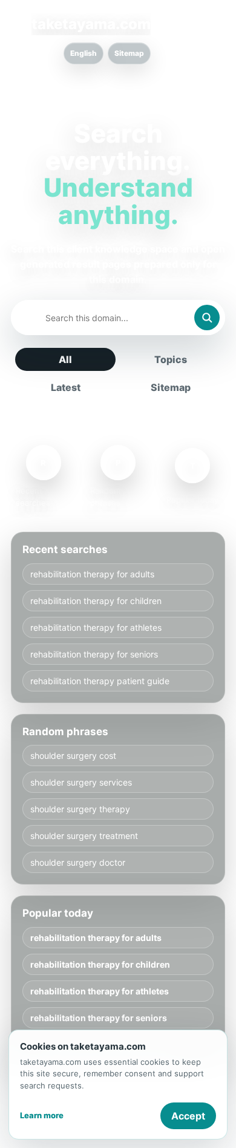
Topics (170, 359)
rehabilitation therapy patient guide (99, 681)
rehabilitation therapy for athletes (96, 627)
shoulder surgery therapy (80, 809)
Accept (188, 1116)
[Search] (207, 317)
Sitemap (129, 53)
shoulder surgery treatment (84, 835)
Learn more (42, 1115)
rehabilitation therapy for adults (92, 574)
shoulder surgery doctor (77, 862)
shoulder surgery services (81, 782)
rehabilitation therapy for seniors (94, 654)
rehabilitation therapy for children (96, 601)
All (65, 359)
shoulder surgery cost (73, 755)
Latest (65, 387)
